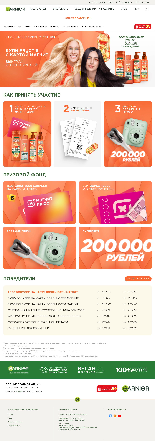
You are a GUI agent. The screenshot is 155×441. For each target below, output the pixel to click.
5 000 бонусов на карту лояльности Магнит (43, 304)
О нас (10, 414)
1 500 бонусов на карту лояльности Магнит (43, 292)
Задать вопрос (70, 27)
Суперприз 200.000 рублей (28, 328)
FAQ (10, 418)
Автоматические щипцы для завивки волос (44, 316)
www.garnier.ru (20, 392)
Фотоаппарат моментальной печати (38, 322)
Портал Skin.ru (14, 425)
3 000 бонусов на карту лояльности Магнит (43, 298)
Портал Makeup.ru (15, 422)
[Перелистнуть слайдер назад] (146, 9)
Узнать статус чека (93, 27)
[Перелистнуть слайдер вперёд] (148, 9)
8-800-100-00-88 (79, 414)
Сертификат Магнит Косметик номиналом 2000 (46, 310)
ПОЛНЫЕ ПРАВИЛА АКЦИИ (23, 384)
